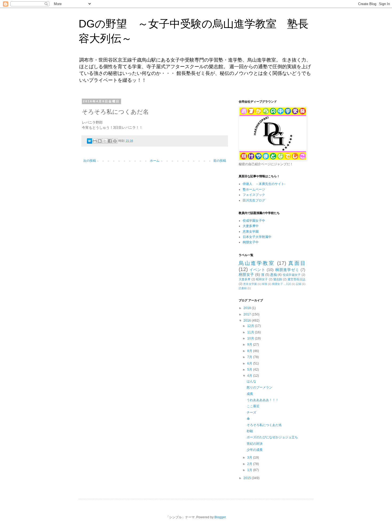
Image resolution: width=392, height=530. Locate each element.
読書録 (243, 288)
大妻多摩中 (251, 226)
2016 (247, 320)
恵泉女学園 (251, 231)
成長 (250, 394)
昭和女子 (262, 279)
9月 (250, 344)
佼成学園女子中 (254, 220)
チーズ (251, 412)
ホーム (154, 161)
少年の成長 (255, 450)
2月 (250, 464)
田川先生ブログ (254, 200)
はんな (251, 381)
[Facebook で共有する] (110, 141)
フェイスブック (254, 195)
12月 (251, 326)
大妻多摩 (245, 279)
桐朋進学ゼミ (287, 270)
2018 (247, 308)
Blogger (220, 517)
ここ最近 (253, 406)
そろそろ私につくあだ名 (264, 425)
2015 (247, 478)
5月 (250, 369)
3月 (250, 457)
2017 (247, 314)
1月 (250, 470)
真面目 (296, 263)
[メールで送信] (94, 141)
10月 (251, 338)
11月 (251, 332)
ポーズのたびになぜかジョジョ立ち (272, 437)
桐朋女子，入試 (281, 283)
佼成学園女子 (292, 274)
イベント (257, 270)
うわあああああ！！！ (263, 400)
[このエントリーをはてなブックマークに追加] (89, 142)
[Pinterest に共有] (115, 141)
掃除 (264, 283)
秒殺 (250, 431)
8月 (250, 351)
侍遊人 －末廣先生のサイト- (264, 184)
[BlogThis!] (99, 141)
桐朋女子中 (251, 242)
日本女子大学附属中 (257, 237)
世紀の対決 (255, 444)
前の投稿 (219, 161)
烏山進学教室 (257, 263)
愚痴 (273, 275)
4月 (250, 376)
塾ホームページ (254, 189)
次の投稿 (89, 161)
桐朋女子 (246, 274)
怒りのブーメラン (259, 387)
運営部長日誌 (296, 279)
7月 (250, 357)
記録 (298, 283)
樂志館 (277, 279)
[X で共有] (104, 141)
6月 (250, 363)
